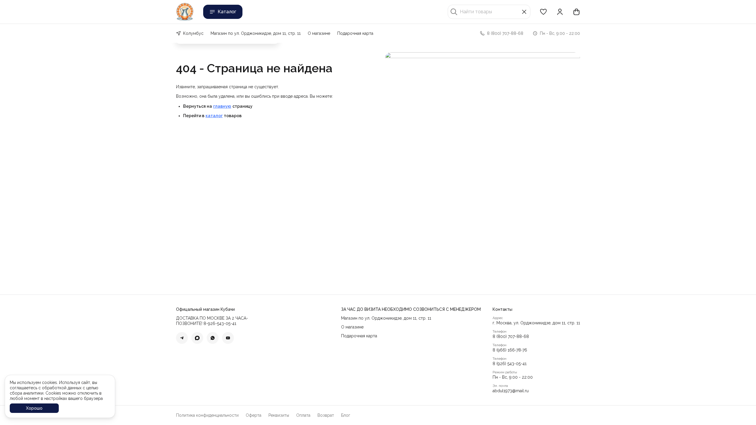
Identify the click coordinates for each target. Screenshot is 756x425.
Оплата (303, 415)
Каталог (227, 11)
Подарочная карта (355, 33)
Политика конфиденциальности (207, 415)
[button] (543, 11)
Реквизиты (278, 415)
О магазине (319, 33)
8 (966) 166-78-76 (510, 350)
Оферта (253, 415)
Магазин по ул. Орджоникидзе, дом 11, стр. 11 (256, 33)
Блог (345, 415)
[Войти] (559, 11)
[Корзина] (576, 11)
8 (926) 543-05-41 (510, 363)
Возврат (325, 415)
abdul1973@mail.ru (511, 390)
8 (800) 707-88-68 (511, 336)
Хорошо (34, 408)
